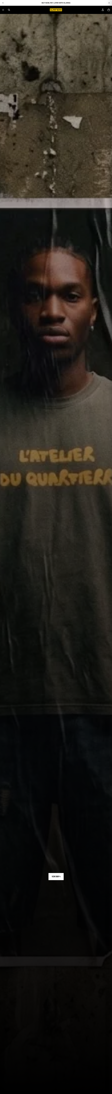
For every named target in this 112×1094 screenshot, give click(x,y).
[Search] (9, 10)
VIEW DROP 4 (56, 876)
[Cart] (109, 10)
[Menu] (3, 10)
